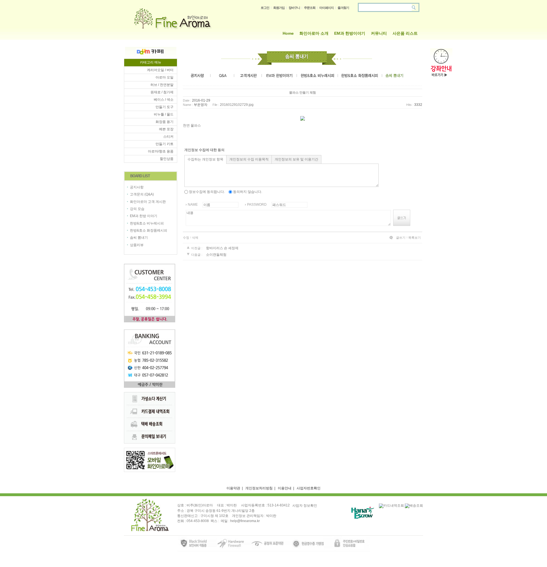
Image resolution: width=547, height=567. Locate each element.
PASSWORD (257, 205)
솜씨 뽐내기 (139, 238)
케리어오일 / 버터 (160, 70)
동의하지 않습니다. (247, 192)
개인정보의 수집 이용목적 (249, 159)
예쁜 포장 (166, 129)
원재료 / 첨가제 (162, 92)
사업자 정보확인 (304, 506)
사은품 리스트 (405, 33)
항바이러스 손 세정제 (222, 248)
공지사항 (137, 187)
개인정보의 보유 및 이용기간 (296, 159)
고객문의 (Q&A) (142, 195)
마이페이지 (326, 7)
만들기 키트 (165, 144)
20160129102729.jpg (237, 105)
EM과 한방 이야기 (143, 216)
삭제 (195, 237)
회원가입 (279, 7)
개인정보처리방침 (259, 488)
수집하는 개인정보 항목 (205, 159)
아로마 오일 (165, 77)
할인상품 (167, 159)
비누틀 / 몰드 (164, 114)
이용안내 (284, 488)
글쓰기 (400, 237)
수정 (186, 237)
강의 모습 (137, 209)
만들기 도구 (165, 107)
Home (288, 33)
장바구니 (294, 7)
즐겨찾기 (343, 7)
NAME (193, 205)
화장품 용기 (165, 122)
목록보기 (414, 237)
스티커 (168, 137)
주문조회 (309, 7)
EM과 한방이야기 (349, 33)
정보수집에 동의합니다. (206, 192)
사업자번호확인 (309, 488)
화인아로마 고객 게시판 (148, 202)
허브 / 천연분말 (162, 85)
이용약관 (233, 488)
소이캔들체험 (216, 255)
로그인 (265, 7)
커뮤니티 (379, 33)
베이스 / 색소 (164, 100)
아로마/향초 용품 (161, 151)
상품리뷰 (137, 245)
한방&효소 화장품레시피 (148, 230)
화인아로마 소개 (313, 33)
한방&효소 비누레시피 (147, 223)
